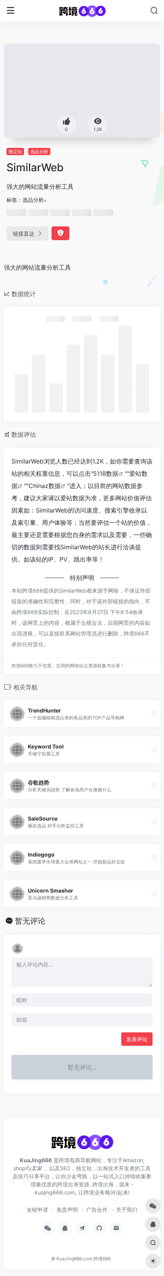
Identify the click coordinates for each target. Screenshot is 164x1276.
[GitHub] (99, 1228)
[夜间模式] (153, 1261)
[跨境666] (82, 11)
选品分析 (39, 151)
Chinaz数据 (45, 486)
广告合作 (97, 1209)
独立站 (15, 151)
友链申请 (37, 1209)
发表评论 (137, 1039)
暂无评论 (30, 920)
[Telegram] (82, 1228)
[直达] (154, 713)
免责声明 (67, 1209)
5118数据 (105, 473)
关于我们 (126, 1209)
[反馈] (60, 233)
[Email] (116, 1228)
